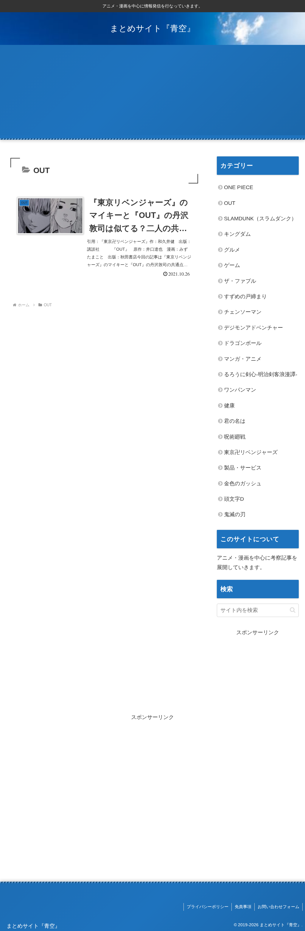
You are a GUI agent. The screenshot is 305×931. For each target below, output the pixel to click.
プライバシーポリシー (207, 906)
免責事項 (243, 906)
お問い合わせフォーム (278, 906)
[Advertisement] (152, 93)
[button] (292, 610)
